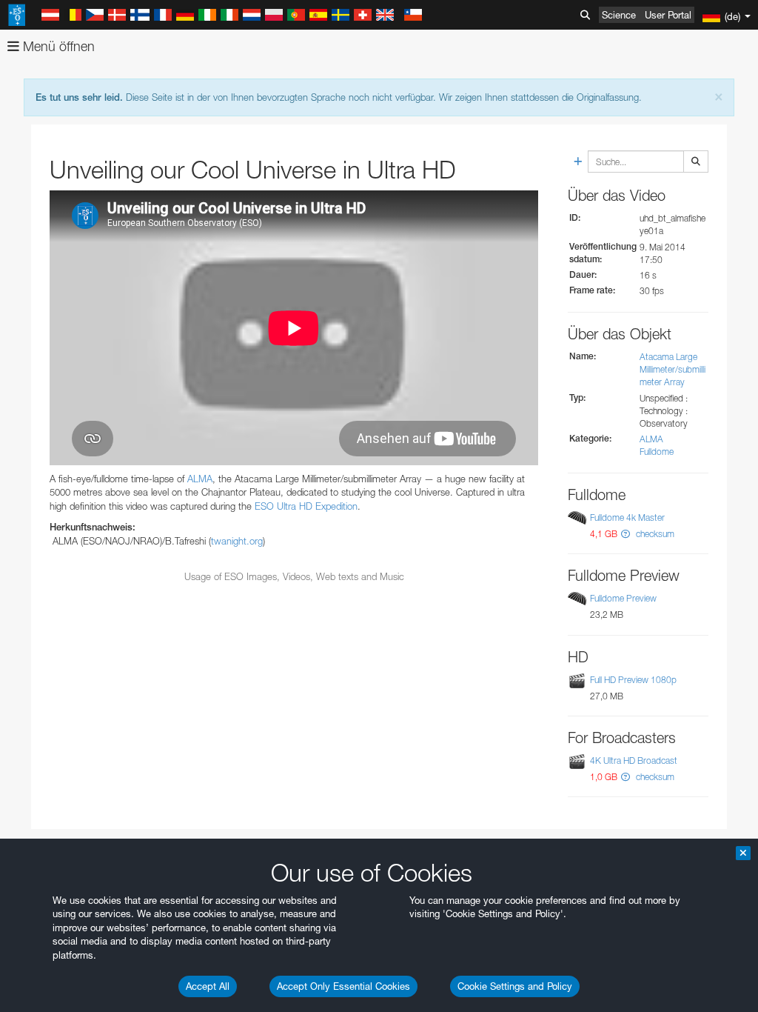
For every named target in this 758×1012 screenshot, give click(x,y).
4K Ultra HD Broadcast (633, 760)
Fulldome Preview (623, 598)
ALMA (199, 479)
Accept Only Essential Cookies (343, 986)
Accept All (207, 986)
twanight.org (237, 541)
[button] (625, 533)
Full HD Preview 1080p (633, 679)
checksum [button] (654, 533)
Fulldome (657, 451)
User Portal (668, 15)
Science (619, 15)
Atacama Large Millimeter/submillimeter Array (672, 369)
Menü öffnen (57, 46)
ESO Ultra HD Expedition (306, 506)
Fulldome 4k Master (627, 517)
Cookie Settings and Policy (514, 986)
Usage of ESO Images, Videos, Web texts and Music (294, 576)
